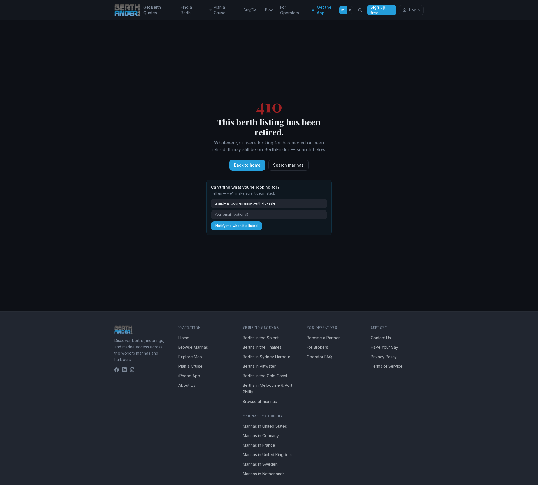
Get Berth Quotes (152, 10)
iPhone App (189, 375)
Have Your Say (384, 347)
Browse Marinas (193, 347)
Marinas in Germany (261, 435)
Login (414, 10)
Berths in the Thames (262, 347)
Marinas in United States (265, 426)
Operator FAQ (319, 356)
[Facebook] (116, 369)
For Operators (289, 10)
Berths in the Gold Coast (265, 375)
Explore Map (190, 356)
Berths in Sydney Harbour (266, 356)
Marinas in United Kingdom (267, 454)
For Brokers (317, 347)
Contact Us (381, 337)
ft (350, 10)
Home (183, 337)
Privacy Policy (384, 356)
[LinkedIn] (124, 369)
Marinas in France (259, 445)
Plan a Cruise (220, 10)
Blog (269, 10)
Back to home (247, 165)
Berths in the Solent (261, 337)
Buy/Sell (251, 10)
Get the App (324, 10)
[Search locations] (360, 10)
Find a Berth (186, 10)
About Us (186, 385)
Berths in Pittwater (259, 366)
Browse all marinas (260, 401)
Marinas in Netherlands (264, 473)
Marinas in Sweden (260, 464)
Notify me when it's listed (236, 226)
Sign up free (377, 10)
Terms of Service (387, 366)
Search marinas (288, 165)
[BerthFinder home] (128, 10)
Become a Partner (323, 337)
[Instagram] (132, 369)
